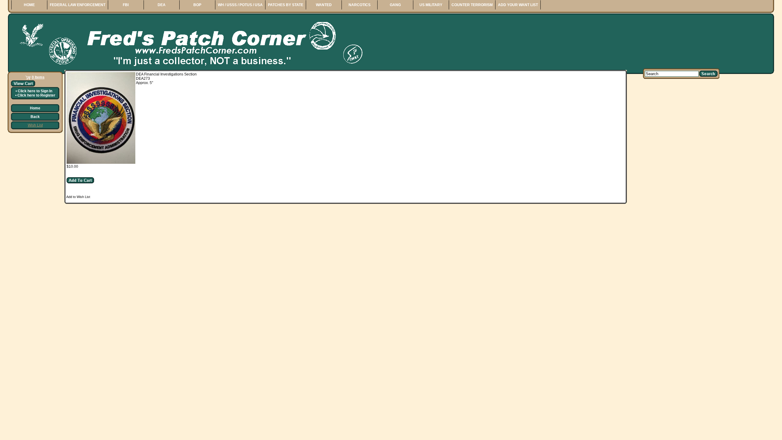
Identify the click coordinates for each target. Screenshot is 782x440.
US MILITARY (430, 5)
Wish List (35, 125)
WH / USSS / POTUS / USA (240, 5)
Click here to (35, 91)
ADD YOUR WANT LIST (518, 5)
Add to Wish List (78, 197)
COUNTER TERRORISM (472, 5)
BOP (197, 5)
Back (35, 117)
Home (35, 108)
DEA (162, 5)
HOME (29, 5)
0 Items (38, 77)
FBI (126, 5)
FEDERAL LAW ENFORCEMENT (77, 5)
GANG (395, 5)
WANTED (324, 5)
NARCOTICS (360, 5)
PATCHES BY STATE (285, 5)
